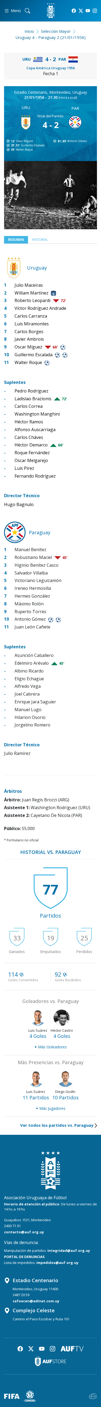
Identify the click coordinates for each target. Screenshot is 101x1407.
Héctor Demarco (31, 445)
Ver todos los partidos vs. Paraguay (56, 1125)
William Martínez (31, 293)
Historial (40, 239)
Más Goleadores (50, 1046)
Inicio (29, 31)
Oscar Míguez (24, 141)
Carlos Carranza (31, 316)
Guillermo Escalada (32, 145)
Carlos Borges (29, 332)
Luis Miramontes (32, 324)
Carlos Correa (29, 406)
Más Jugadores (50, 1108)
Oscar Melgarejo (31, 460)
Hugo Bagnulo (19, 504)
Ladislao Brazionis (33, 399)
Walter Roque (24, 149)
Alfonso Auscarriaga (35, 429)
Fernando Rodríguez (35, 476)
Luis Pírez (24, 468)
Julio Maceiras (29, 285)
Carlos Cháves (29, 437)
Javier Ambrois (29, 339)
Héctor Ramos (29, 422)
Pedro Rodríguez (31, 391)
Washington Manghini (37, 414)
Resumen (16, 239)
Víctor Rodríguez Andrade (40, 308)
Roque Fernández (32, 453)
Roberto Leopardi (32, 300)
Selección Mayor (56, 31)
